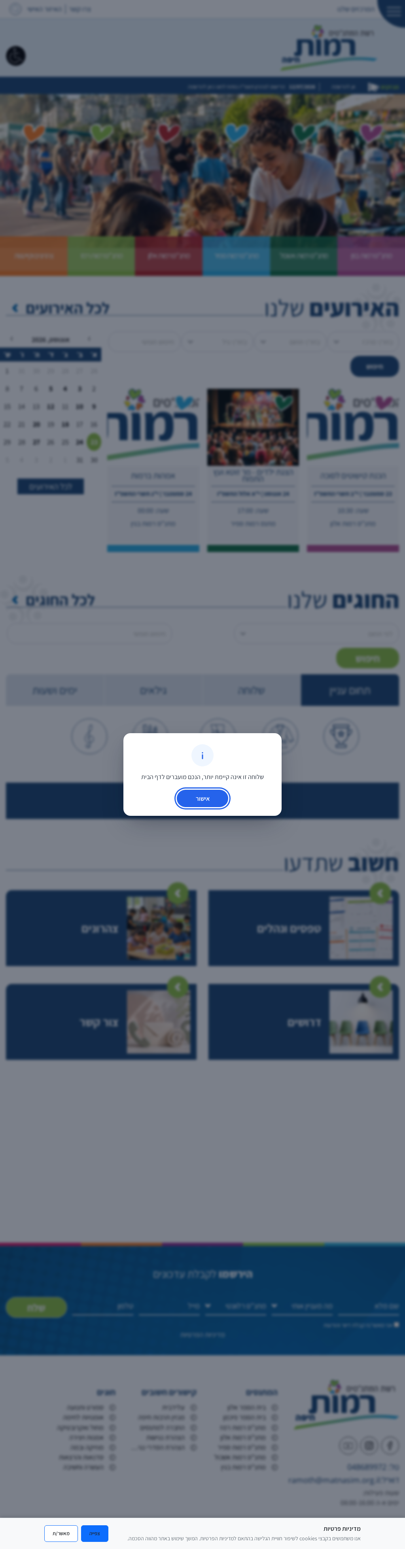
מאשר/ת (61, 1533)
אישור (203, 798)
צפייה (94, 1533)
